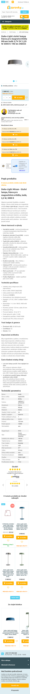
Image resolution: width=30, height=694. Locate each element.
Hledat (24, 12)
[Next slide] (27, 64)
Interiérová (3, 32)
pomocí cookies (21, 676)
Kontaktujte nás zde (14, 113)
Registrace (20, 2)
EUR (7, 2)
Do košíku (20, 97)
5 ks (16, 145)
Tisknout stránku (7, 102)
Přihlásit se (26, 2)
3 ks (16, 134)
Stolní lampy (12, 32)
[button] (25, 628)
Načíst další (15, 597)
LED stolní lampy (23, 32)
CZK (3, 2)
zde (18, 681)
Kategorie (7, 21)
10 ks (16, 155)
